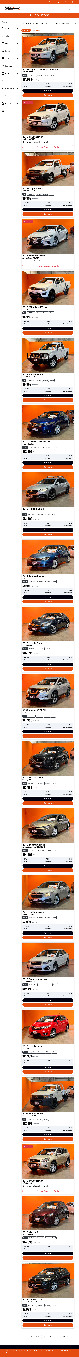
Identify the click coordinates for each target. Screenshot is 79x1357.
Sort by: (58, 23)
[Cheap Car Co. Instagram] (73, 2)
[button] (71, 8)
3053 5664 (63, 2)
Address (53, 2)
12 (58, 1336)
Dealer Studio (18, 1355)
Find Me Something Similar (47, 147)
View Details (48, 90)
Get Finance (48, 95)
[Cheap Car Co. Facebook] (70, 2)
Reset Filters (26, 30)
